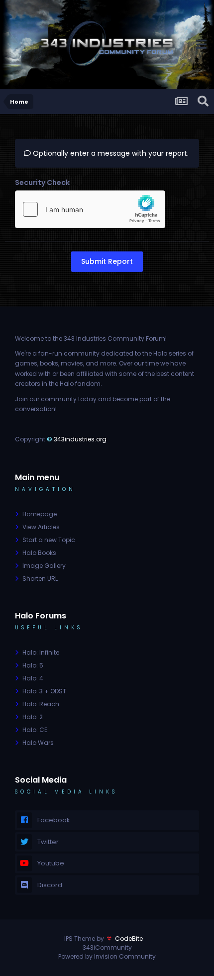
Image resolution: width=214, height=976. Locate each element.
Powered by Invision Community (107, 956)
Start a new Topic (48, 540)
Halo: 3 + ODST (44, 691)
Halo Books (39, 553)
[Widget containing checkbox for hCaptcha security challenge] (90, 209)
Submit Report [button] (107, 261)
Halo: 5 (32, 665)
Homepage (39, 514)
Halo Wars (38, 742)
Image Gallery (44, 565)
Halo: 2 (32, 717)
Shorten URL (40, 578)
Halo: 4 (32, 678)
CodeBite (129, 938)
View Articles (41, 527)
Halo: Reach (40, 704)
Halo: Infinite (40, 652)
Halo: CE (34, 730)
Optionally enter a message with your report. (110, 153)
